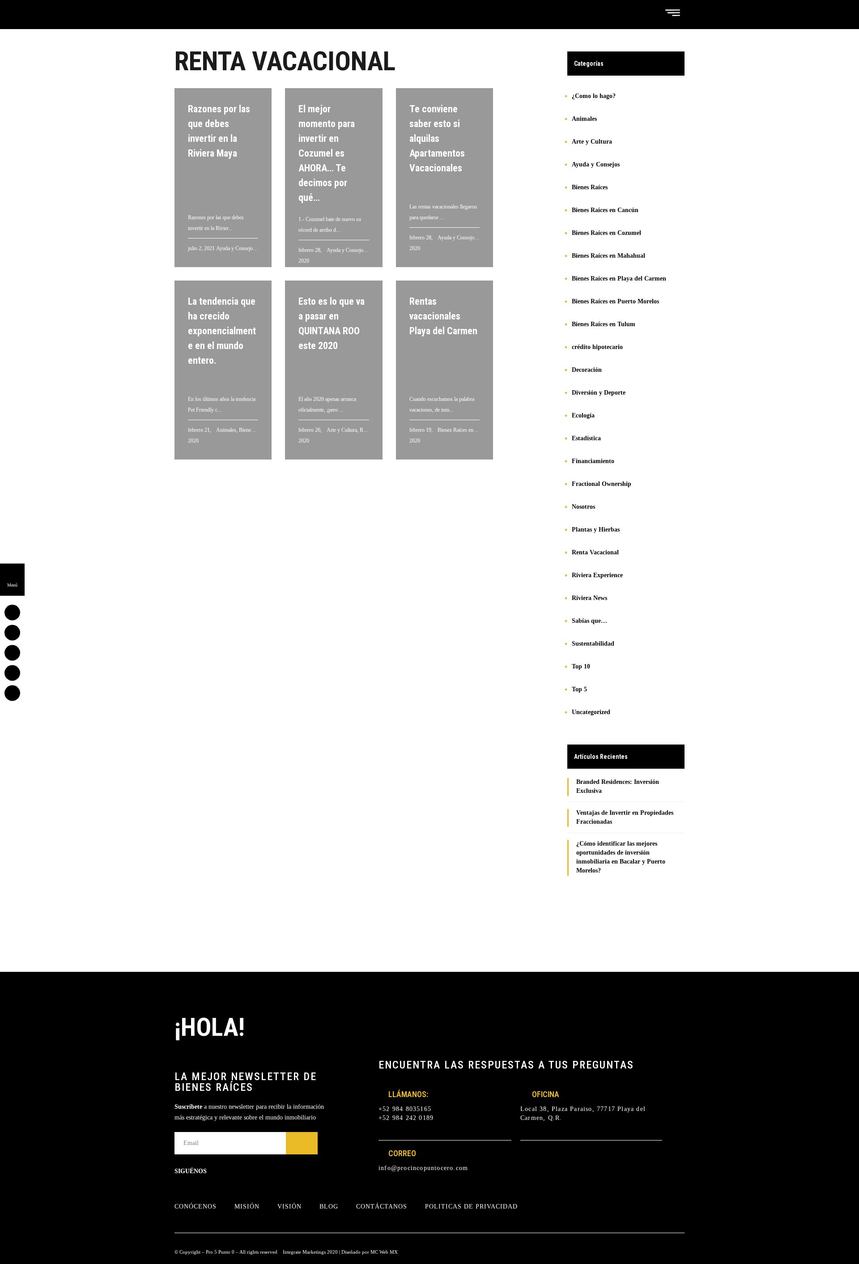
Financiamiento (593, 461)
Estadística (586, 438)
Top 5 (579, 689)
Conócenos (195, 1206)
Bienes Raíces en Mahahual (608, 255)
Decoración (587, 369)
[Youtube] (265, 1171)
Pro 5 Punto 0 (220, 1252)
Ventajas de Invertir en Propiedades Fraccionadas (624, 817)
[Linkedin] (283, 1171)
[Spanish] (650, 13)
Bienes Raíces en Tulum (603, 324)
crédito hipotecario (597, 347)
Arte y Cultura (592, 141)
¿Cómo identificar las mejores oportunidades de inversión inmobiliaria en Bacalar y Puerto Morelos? (620, 857)
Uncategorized (591, 712)
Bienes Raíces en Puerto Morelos (615, 301)
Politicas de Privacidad (471, 1206)
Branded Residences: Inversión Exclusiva (617, 786)
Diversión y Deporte (598, 392)
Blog (328, 1206)
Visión (289, 1206)
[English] (639, 13)
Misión (246, 1206)
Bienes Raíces (590, 187)
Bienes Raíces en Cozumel (606, 233)
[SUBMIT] (302, 1143)
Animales (584, 118)
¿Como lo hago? (594, 96)
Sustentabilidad (593, 643)
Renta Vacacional (595, 552)
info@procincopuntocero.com (423, 1168)
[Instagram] (246, 1171)
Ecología (583, 415)
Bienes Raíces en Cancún (605, 210)
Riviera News (589, 598)
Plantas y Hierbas (596, 529)
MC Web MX (384, 1252)
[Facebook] (228, 1171)
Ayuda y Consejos (596, 164)
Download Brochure (633, 907)
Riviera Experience (597, 575)
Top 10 (581, 666)
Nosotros (583, 506)
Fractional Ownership (601, 484)
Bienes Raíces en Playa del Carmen (619, 278)
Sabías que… (589, 620)
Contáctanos (381, 1206)
